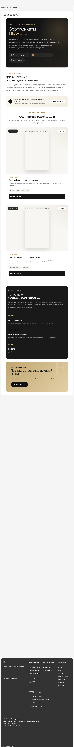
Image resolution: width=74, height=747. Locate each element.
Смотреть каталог (19, 384)
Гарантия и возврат (63, 676)
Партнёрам (46, 664)
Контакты (60, 673)
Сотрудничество (47, 667)
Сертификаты (61, 679)
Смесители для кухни (34, 667)
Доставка (60, 670)
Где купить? (61, 685)
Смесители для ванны (34, 678)
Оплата (60, 667)
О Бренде (60, 664)
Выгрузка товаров (47, 670)
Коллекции (31, 664)
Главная (3, 8)
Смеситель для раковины (32, 682)
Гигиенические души (34, 670)
